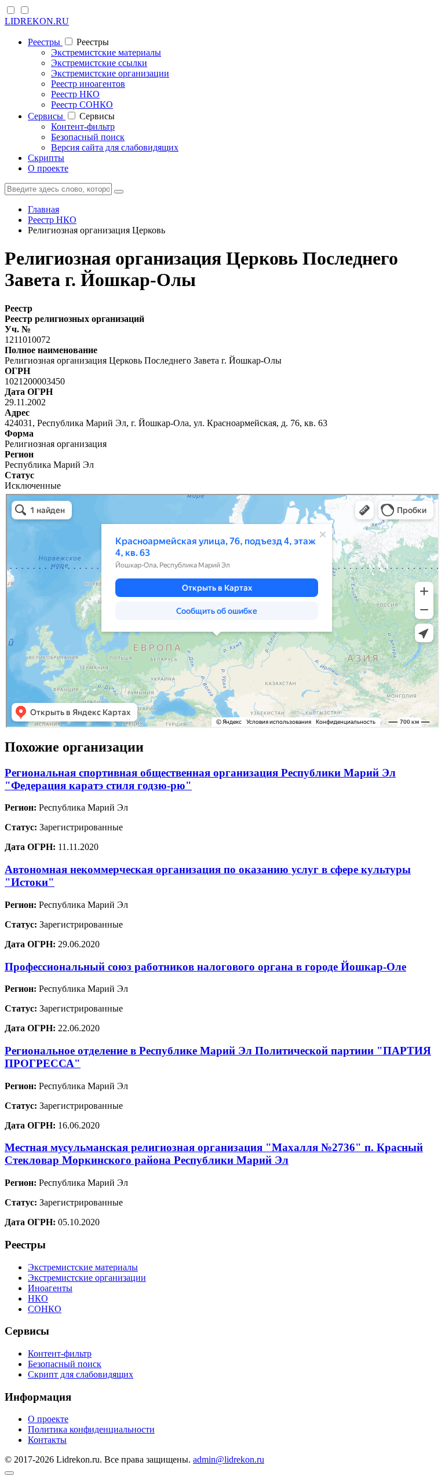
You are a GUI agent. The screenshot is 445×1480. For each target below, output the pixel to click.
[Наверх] (9, 1473)
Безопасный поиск (88, 137)
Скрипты (46, 158)
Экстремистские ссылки (99, 63)
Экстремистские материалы (106, 52)
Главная (43, 209)
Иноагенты (50, 1288)
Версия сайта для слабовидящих (114, 147)
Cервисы (46, 116)
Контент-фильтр (83, 126)
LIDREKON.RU (37, 21)
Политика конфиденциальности (91, 1429)
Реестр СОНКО (82, 104)
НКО (38, 1298)
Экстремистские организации (110, 73)
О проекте (48, 168)
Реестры (45, 42)
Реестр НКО (75, 94)
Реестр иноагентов (88, 84)
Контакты (47, 1440)
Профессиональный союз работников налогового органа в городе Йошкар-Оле (205, 967)
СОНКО (44, 1309)
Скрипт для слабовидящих (80, 1374)
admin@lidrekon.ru (228, 1459)
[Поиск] (118, 191)
